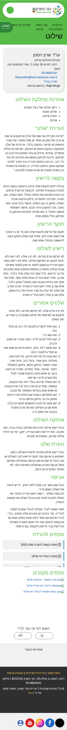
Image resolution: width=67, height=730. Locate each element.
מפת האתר (53, 673)
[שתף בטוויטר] (23, 657)
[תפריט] (10, 10)
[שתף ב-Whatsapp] (44, 657)
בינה (30, 692)
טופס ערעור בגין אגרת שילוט (41, 585)
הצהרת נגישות (15, 673)
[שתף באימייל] (12, 657)
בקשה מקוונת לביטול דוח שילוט (40, 591)
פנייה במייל (50, 81)
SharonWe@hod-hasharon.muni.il (36, 77)
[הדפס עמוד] (54, 657)
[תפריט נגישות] (59, 722)
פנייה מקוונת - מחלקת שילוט (41, 579)
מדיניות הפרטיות (35, 673)
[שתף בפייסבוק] (33, 657)
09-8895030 (49, 72)
